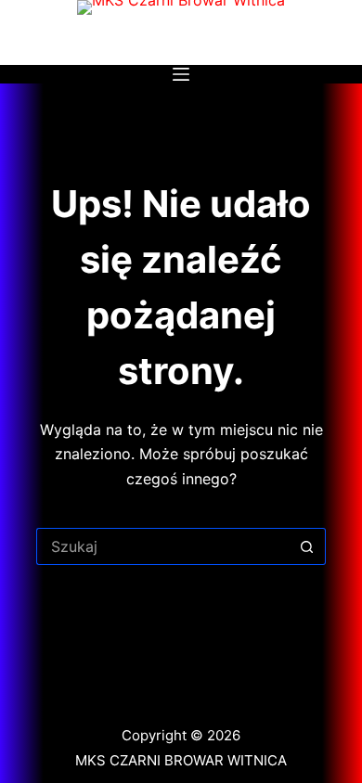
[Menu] (181, 74)
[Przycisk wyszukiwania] (307, 546)
